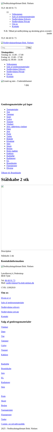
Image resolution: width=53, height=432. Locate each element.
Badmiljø (10, 156)
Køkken (10, 153)
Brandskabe (12, 163)
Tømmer (10, 114)
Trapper (10, 122)
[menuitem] (17, 14)
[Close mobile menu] (8, 12)
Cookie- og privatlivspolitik (13, 424)
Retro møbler (12, 151)
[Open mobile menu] (8, 11)
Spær (9, 117)
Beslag (9, 148)
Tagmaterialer (12, 109)
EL (8, 161)
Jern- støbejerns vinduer (17, 126)
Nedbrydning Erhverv (16, 69)
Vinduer (10, 124)
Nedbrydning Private (15, 71)
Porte (9, 134)
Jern (8, 131)
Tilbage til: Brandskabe (11, 173)
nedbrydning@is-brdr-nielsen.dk (20, 283)
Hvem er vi (6, 298)
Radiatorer (11, 158)
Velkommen (12, 64)
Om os (9, 74)
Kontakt (10, 76)
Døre (9, 129)
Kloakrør (10, 141)
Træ (8, 112)
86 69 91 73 (10, 280)
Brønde (10, 139)
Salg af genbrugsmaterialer (18, 67)
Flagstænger (12, 165)
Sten (8, 144)
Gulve (9, 119)
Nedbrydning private (10, 312)
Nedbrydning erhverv (10, 307)
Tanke (9, 136)
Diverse (10, 168)
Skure (9, 146)
